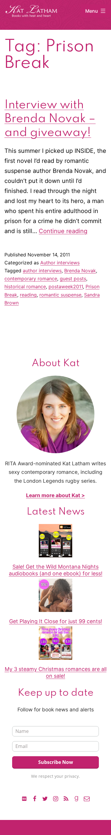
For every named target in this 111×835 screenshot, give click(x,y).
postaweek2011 (66, 286)
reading (28, 295)
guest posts (73, 278)
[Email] (87, 798)
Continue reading (63, 231)
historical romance (25, 286)
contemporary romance (30, 278)
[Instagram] (55, 798)
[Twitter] (45, 798)
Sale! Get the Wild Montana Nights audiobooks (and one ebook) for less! (55, 570)
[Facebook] (34, 798)
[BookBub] (24, 798)
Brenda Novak (80, 271)
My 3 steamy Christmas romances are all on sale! (56, 672)
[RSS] (66, 798)
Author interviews (60, 263)
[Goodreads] (76, 798)
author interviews (42, 271)
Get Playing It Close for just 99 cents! (55, 621)
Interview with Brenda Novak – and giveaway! (50, 119)
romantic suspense (60, 295)
